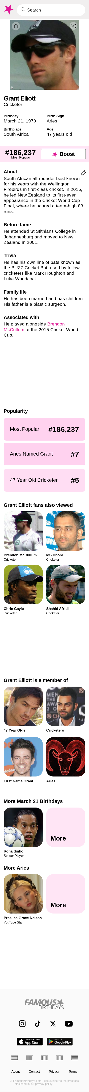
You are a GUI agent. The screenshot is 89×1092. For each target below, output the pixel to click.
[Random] (73, 26)
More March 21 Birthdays (33, 801)
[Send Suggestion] (83, 173)
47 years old (59, 134)
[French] (44, 1058)
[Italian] (59, 1058)
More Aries (16, 868)
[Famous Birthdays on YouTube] (67, 1023)
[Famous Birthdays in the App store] (29, 1042)
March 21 (13, 120)
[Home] (44, 1004)
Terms (73, 1071)
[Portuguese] (29, 1058)
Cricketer (13, 104)
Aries (52, 120)
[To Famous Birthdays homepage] (8, 9)
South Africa (16, 134)
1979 (31, 120)
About (15, 1071)
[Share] (16, 26)
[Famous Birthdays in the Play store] (60, 1042)
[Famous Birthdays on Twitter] (50, 1023)
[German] (74, 1058)
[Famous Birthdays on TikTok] (35, 1023)
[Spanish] (14, 1058)
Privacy (54, 1071)
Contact (34, 1071)
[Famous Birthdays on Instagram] (20, 1023)
